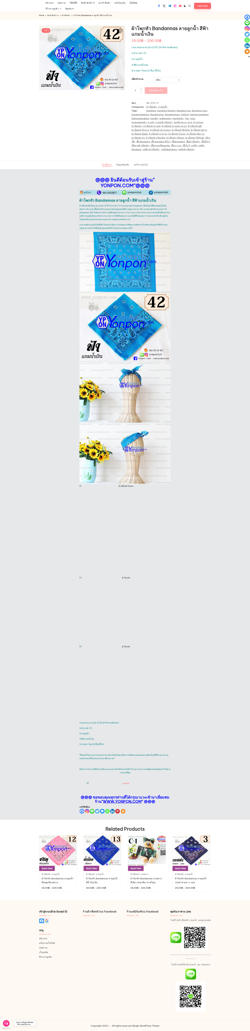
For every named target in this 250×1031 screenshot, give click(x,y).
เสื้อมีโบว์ (205, 141)
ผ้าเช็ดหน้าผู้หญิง (140, 134)
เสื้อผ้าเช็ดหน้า (193, 141)
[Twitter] (97, 811)
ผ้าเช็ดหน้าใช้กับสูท (194, 137)
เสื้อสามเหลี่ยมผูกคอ (160, 145)
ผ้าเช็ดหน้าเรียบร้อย (155, 137)
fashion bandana (199, 114)
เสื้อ (133, 141)
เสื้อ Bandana (143, 141)
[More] (123, 811)
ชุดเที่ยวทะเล (180, 122)
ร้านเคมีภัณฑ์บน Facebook (143, 911)
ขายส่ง (151, 122)
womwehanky (139, 122)
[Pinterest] (117, 811)
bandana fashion (166, 110)
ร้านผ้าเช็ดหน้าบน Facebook (100, 911)
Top (187, 118)
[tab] (106, 165)
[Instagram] (87, 811)
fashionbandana (140, 118)
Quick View (47, 868)
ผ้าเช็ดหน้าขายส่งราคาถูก (174, 126)
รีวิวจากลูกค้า (45, 957)
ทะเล (190, 122)
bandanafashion (140, 114)
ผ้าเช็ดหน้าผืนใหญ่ (181, 130)
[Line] (92, 811)
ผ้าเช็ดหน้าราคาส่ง (158, 134)
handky (154, 118)
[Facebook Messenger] (102, 811)
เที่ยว (207, 137)
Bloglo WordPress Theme (146, 1025)
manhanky (178, 118)
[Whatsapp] (107, 811)
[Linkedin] (112, 811)
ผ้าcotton (198, 122)
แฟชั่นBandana (169, 149)
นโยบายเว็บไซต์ (47, 943)
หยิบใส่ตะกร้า (156, 90)
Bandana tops (199, 110)
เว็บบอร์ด (43, 952)
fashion (185, 114)
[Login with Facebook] (41, 921)
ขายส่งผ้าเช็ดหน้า (164, 122)
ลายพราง (144, 874)
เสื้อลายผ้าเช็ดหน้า (140, 145)
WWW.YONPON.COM (122, 801)
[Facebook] (82, 811)
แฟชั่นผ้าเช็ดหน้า (186, 149)
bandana (151, 110)
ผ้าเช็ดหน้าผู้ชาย (199, 130)
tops (192, 118)
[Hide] (249, 57)
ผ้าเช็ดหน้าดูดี (194, 126)
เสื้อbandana (178, 141)
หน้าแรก (43, 938)
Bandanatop (157, 114)
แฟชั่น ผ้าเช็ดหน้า (151, 149)
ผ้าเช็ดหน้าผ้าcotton (160, 130)
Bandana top (184, 110)
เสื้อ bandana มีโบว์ (160, 141)
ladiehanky (165, 118)
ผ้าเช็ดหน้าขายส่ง (152, 126)
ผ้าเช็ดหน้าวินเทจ (176, 134)
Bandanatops (172, 114)
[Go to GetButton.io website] (6, 1028)
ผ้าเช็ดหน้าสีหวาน (195, 134)
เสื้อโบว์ (186, 145)
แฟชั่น (194, 145)
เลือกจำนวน (137, 79)
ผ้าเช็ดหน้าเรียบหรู (175, 137)
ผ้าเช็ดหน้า (151, 107)
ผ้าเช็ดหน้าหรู (138, 137)
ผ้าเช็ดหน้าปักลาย (140, 130)
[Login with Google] (46, 921)
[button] (202, 6)
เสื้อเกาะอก (176, 145)
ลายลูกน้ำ (163, 107)
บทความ (43, 947)
